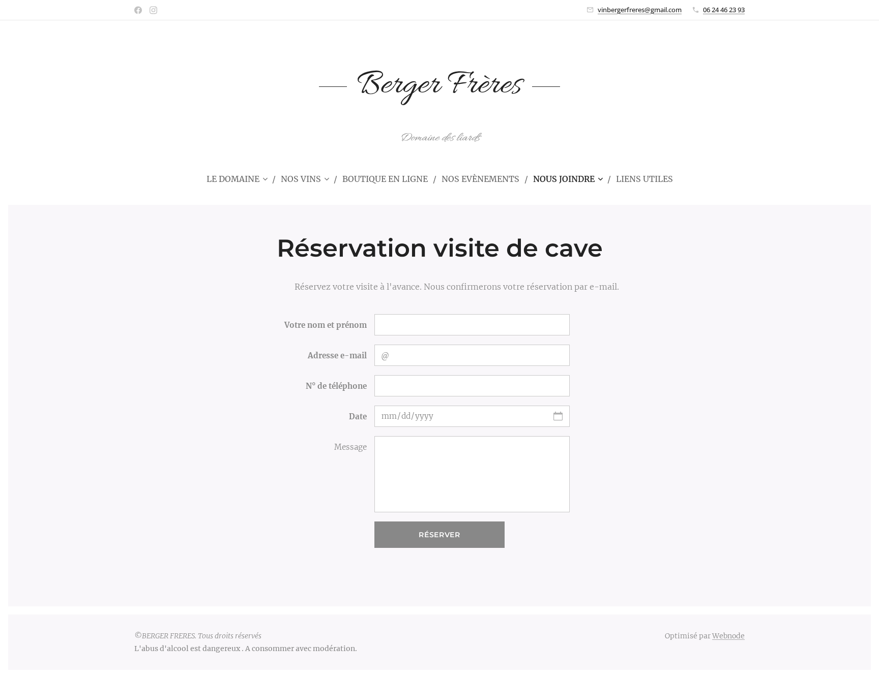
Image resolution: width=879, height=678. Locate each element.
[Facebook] (138, 10)
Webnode (728, 635)
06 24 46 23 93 (724, 9)
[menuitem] (241, 179)
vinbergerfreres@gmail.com (640, 9)
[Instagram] (153, 10)
